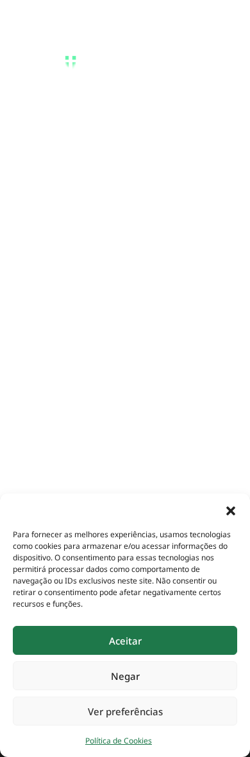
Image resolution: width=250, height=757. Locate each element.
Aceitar (125, 640)
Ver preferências (125, 711)
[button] (230, 509)
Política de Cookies (118, 740)
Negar (125, 676)
